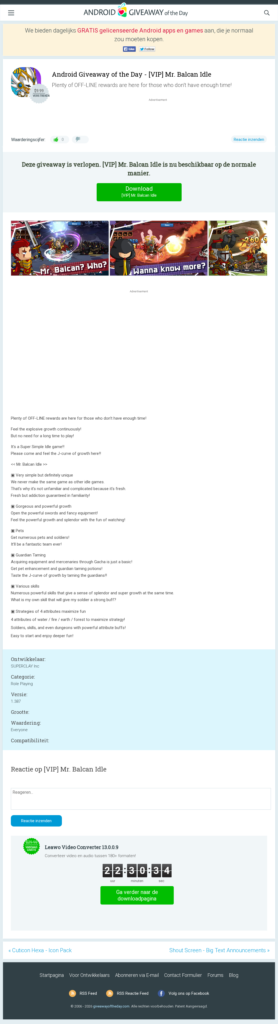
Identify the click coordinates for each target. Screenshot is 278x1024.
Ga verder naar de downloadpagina (137, 895)
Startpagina (52, 975)
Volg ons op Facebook (189, 993)
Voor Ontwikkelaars (89, 975)
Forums (215, 975)
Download (139, 191)
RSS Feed (88, 993)
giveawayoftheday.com (111, 1006)
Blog (233, 975)
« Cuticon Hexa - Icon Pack (40, 950)
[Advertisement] (161, 115)
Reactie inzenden (249, 139)
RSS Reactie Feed (133, 993)
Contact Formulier (183, 975)
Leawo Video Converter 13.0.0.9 (81, 847)
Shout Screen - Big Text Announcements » (219, 950)
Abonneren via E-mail (137, 975)
